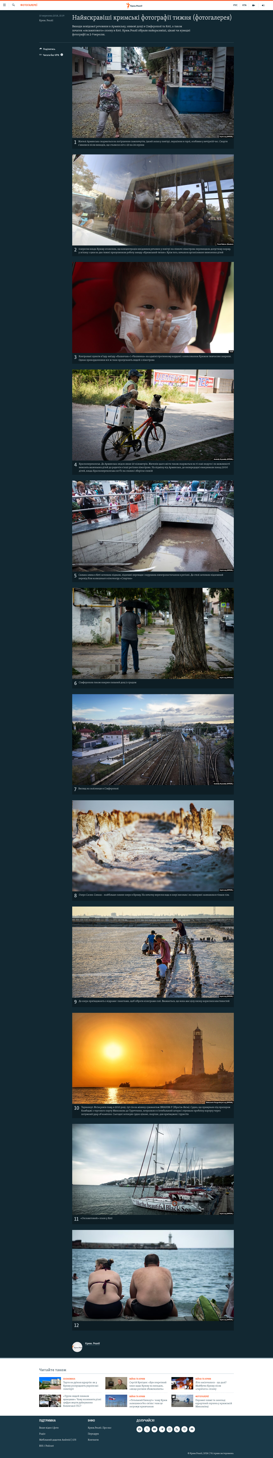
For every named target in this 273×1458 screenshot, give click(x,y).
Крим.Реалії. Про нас (99, 1428)
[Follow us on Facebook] (139, 1429)
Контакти (93, 1440)
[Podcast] (184, 1429)
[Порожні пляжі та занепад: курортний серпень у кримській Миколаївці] (182, 1401)
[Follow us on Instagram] (170, 1429)
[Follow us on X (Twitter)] (147, 1429)
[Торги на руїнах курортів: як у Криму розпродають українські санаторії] (50, 1383)
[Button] (47, 50)
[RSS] (177, 1429)
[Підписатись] (192, 1429)
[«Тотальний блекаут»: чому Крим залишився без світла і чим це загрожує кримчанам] (116, 1401)
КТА (244, 5)
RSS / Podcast (46, 1446)
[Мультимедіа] (253, 5)
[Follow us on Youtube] (155, 1429)
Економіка (69, 1379)
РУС (235, 5)
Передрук (93, 1434)
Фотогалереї (28, 5)
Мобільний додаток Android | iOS (57, 1440)
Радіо (42, 1434)
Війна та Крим (137, 1379)
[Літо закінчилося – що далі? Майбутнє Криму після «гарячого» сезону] (182, 1383)
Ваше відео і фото (49, 1428)
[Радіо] (263, 5)
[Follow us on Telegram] (162, 1429)
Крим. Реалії (46, 20)
